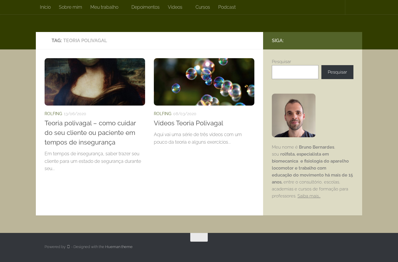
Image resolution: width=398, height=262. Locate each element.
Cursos (203, 7)
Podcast (227, 7)
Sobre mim (70, 7)
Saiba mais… (308, 196)
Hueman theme (119, 247)
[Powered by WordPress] (68, 247)
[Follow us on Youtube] (349, 40)
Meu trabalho (104, 7)
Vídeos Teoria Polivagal (188, 123)
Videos (175, 7)
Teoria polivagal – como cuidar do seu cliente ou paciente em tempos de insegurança (90, 132)
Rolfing (53, 113)
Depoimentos (145, 7)
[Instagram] (340, 40)
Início (45, 7)
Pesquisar (281, 61)
